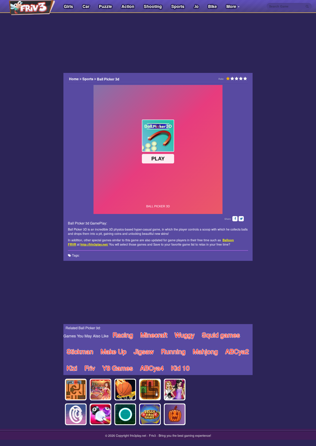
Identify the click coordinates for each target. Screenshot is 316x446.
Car (86, 6)
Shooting (153, 6)
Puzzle (105, 6)
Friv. (28, 6)
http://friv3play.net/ (94, 244)
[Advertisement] (42, 102)
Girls (68, 6)
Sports (177, 6)
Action (127, 6)
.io (196, 6)
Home (74, 79)
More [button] (231, 6)
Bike (212, 6)
